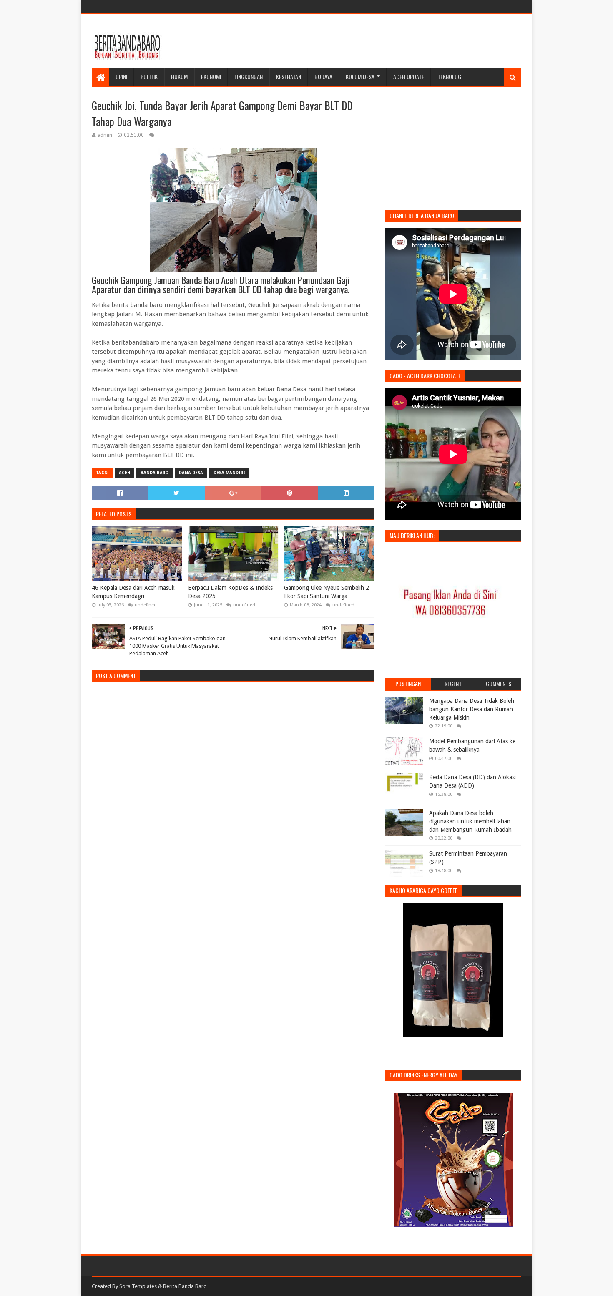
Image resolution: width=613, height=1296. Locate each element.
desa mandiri (229, 473)
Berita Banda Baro (185, 1286)
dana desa (191, 473)
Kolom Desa (360, 76)
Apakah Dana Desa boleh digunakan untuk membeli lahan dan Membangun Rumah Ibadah (470, 821)
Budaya (323, 76)
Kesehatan (288, 76)
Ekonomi (211, 76)
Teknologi (449, 76)
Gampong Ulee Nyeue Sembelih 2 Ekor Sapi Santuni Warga (326, 591)
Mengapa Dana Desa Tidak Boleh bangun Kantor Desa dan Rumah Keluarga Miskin (471, 708)
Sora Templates (138, 1286)
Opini (121, 76)
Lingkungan (248, 76)
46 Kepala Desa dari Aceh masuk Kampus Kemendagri (133, 591)
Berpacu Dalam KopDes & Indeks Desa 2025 (230, 591)
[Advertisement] (369, 41)
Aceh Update (408, 76)
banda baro (154, 473)
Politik (149, 76)
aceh (124, 473)
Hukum (179, 76)
